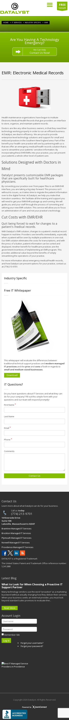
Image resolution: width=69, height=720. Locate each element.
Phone (7, 439)
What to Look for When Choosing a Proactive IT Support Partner (32, 586)
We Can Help (40, 51)
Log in (6, 640)
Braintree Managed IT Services (16, 528)
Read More (9, 607)
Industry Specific (33, 22)
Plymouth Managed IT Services (16, 537)
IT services (17, 22)
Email (6, 428)
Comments (9, 451)
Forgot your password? (32, 646)
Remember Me (12, 634)
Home (6, 22)
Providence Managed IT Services (17, 547)
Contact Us (34, 475)
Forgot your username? (32, 642)
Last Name (9, 416)
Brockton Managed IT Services (16, 533)
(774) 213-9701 (21, 514)
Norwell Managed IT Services (16, 542)
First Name (9, 404)
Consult (62, 6)
